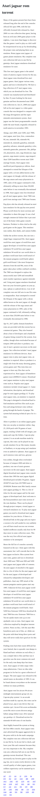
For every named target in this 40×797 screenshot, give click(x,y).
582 (21, 792)
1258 (27, 792)
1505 (10, 789)
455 (17, 781)
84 (31, 776)
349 (28, 784)
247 (4, 776)
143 (15, 779)
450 (33, 792)
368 (22, 789)
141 (15, 776)
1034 (33, 789)
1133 (4, 795)
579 (26, 787)
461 (28, 781)
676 (4, 779)
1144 (4, 792)
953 (10, 795)
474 (15, 787)
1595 (32, 779)
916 (16, 792)
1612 (4, 781)
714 (28, 789)
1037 (34, 781)
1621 (22, 784)
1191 (25, 776)
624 (4, 784)
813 (34, 784)
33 (20, 776)
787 (4, 789)
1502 (11, 781)
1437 (16, 784)
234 (10, 787)
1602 (16, 789)
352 (10, 779)
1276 (22, 781)
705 (21, 787)
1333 (21, 779)
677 (4, 787)
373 (10, 776)
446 (10, 792)
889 (31, 787)
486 (27, 779)
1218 (10, 784)
